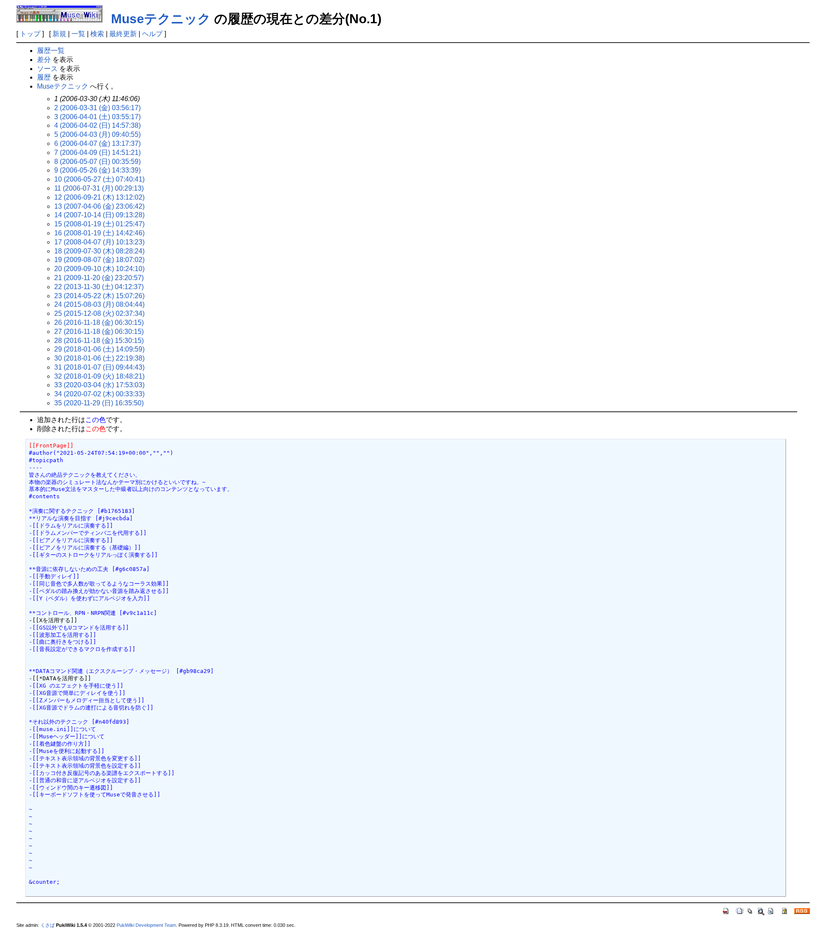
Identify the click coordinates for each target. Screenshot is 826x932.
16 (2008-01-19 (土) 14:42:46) (99, 233)
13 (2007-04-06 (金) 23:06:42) (99, 206)
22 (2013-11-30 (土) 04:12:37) (99, 286)
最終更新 (123, 33)
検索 (97, 33)
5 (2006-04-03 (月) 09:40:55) (97, 134)
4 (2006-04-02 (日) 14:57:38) (97, 125)
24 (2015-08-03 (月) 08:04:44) (99, 304)
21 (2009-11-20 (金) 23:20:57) (99, 277)
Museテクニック (161, 19)
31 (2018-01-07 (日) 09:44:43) (99, 367)
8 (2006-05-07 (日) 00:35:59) (97, 161)
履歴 (44, 77)
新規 (59, 33)
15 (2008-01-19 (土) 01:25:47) (99, 224)
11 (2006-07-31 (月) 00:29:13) (99, 188)
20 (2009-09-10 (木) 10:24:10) (99, 268)
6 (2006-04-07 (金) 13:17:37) (97, 143)
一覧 (78, 33)
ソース (47, 68)
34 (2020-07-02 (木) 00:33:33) (99, 394)
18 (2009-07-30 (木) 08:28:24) (99, 251)
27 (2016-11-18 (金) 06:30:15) (99, 331)
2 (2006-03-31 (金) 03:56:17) (97, 107)
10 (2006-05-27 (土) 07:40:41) (99, 179)
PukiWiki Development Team (146, 925)
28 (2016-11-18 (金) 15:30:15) (99, 340)
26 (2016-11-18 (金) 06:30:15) (99, 322)
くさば (47, 925)
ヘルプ (152, 33)
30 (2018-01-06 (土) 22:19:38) (99, 358)
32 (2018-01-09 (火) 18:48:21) (99, 376)
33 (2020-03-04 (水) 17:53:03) (99, 385)
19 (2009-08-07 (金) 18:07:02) (99, 259)
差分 (44, 59)
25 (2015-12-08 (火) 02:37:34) (99, 313)
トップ (30, 33)
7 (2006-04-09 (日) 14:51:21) (97, 152)
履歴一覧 (51, 50)
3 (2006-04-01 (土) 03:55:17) (97, 116)
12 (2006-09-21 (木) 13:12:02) (99, 197)
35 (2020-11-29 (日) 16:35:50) (99, 403)
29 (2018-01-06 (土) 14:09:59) (99, 349)
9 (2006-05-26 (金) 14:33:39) (97, 170)
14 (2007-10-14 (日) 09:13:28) (99, 215)
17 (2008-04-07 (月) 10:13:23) (99, 242)
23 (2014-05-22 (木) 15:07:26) (99, 295)
